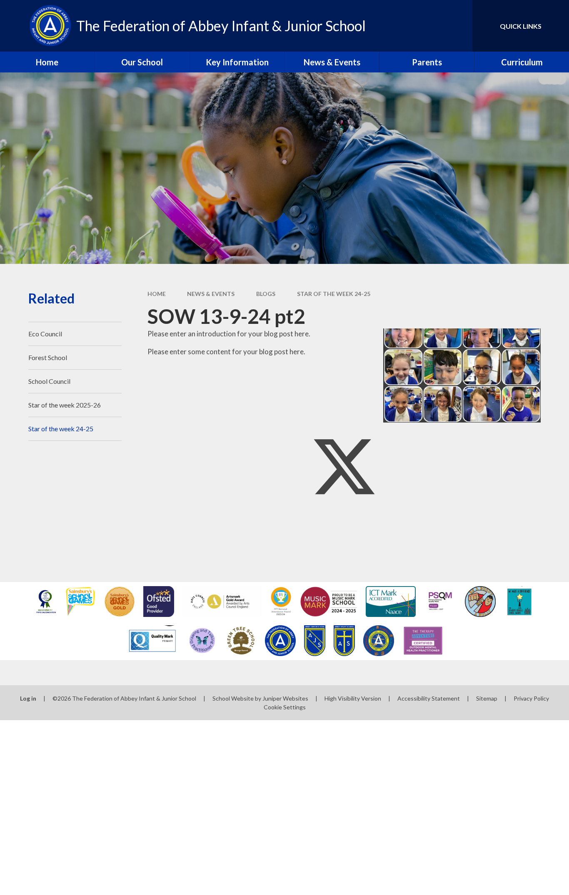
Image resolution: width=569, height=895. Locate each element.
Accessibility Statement (428, 698)
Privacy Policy (531, 698)
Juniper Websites (285, 698)
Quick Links (521, 26)
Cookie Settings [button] (285, 707)
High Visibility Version (352, 698)
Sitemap (486, 698)
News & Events (211, 293)
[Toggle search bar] (457, 26)
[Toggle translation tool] (428, 26)
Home (156, 293)
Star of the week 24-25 (333, 293)
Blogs (265, 293)
